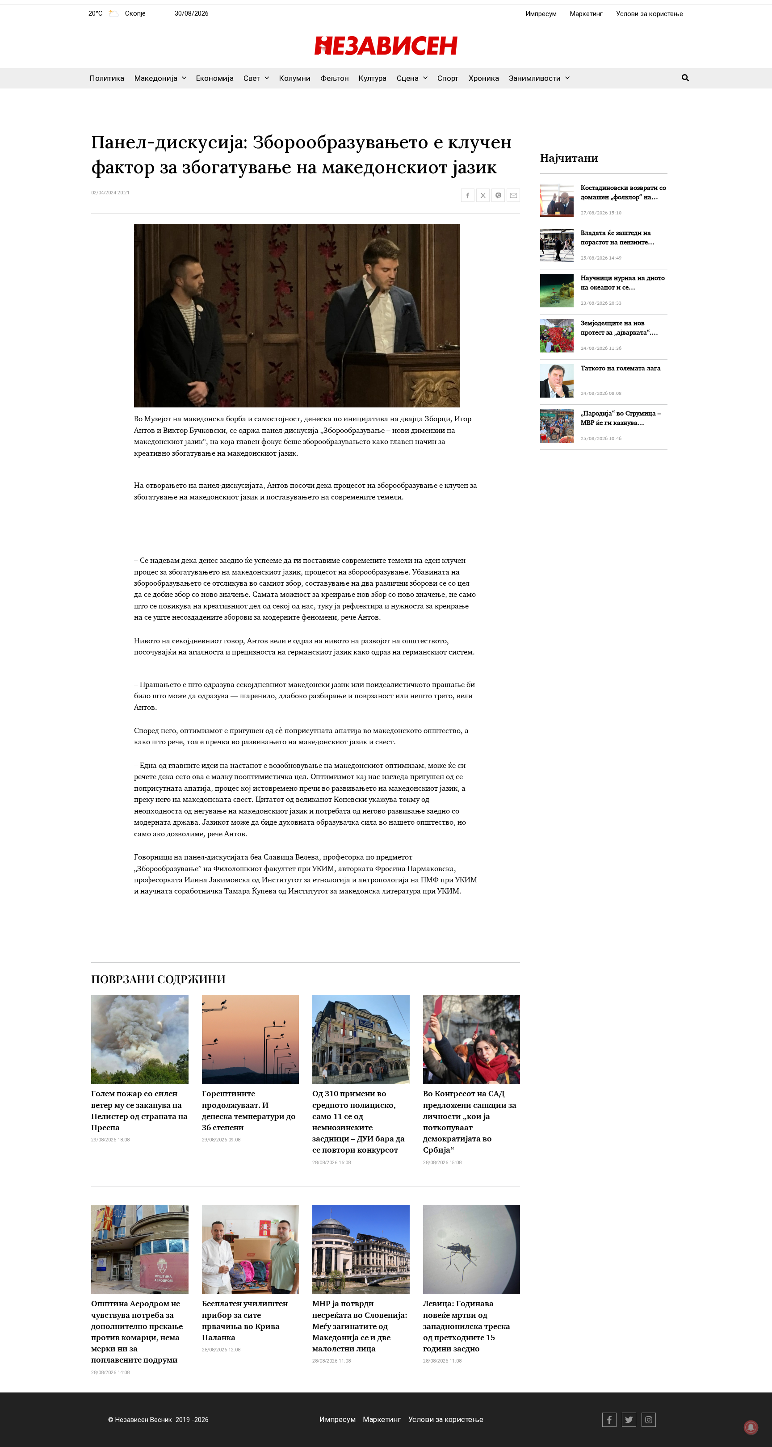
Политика (107, 78)
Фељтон (334, 78)
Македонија (155, 78)
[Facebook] (609, 1420)
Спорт (447, 78)
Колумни (294, 78)
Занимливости (535, 78)
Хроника (484, 78)
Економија (215, 78)
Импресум (541, 14)
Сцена (408, 78)
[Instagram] (649, 1420)
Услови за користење (649, 14)
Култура (372, 78)
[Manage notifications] (751, 1427)
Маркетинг (586, 14)
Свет (251, 78)
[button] (181, 78)
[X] (629, 1420)
